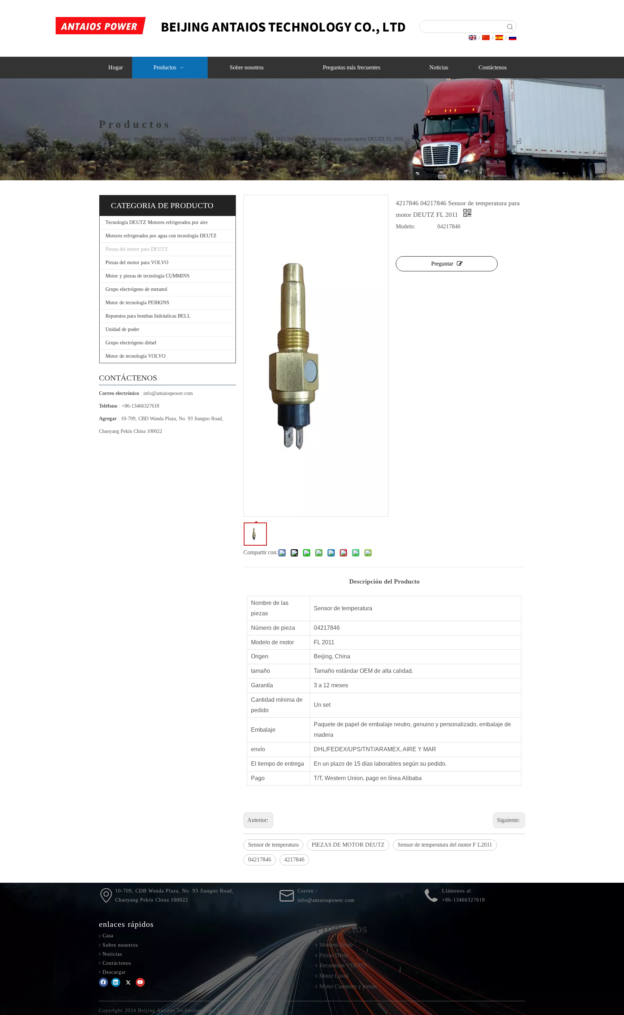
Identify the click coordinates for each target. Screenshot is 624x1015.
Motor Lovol (333, 976)
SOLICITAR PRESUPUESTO (571, 31)
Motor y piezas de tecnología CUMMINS (147, 276)
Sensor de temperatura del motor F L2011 (445, 845)
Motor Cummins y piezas (348, 986)
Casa (108, 935)
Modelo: (405, 226)
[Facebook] (103, 982)
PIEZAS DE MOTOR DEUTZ (348, 845)
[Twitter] (128, 982)
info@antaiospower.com (168, 393)
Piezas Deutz (334, 955)
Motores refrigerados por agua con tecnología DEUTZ (161, 235)
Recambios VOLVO (343, 965)
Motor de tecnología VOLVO (135, 356)
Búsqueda (510, 27)
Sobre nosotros (120, 945)
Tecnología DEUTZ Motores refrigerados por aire (156, 222)
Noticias (112, 954)
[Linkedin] (115, 982)
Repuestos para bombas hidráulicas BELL (148, 316)
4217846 (294, 859)
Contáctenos (117, 963)
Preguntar (442, 264)
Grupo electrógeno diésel (130, 342)
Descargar (114, 972)
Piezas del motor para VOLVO (136, 262)
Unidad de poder (122, 329)
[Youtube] (140, 982)
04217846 (259, 859)
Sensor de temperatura (273, 845)
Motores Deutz (336, 945)
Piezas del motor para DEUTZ (136, 249)
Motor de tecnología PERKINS (137, 302)
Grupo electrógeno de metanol (136, 289)
